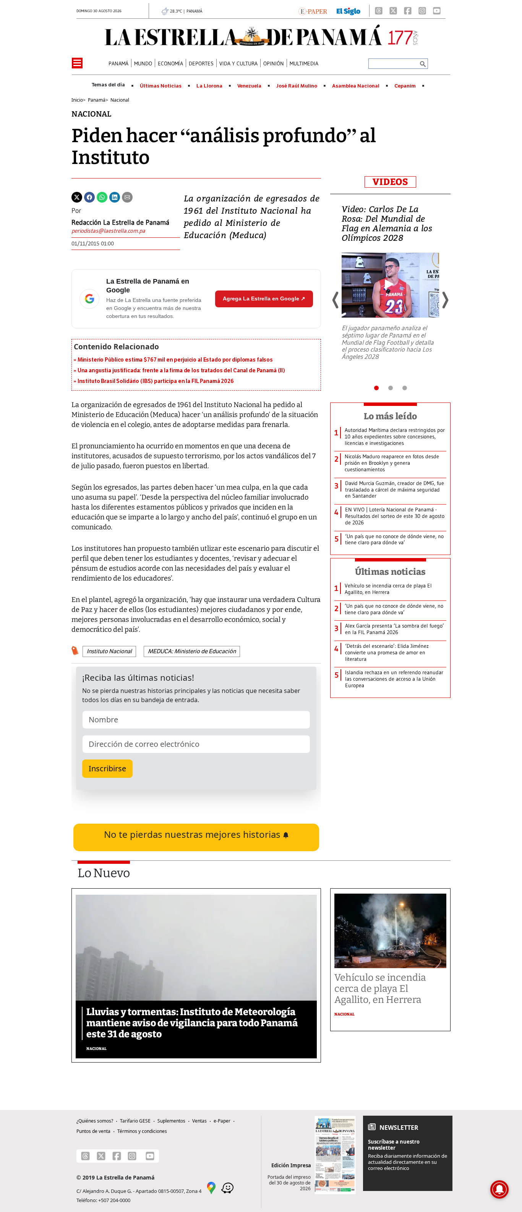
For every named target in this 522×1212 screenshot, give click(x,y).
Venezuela (249, 86)
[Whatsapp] (102, 196)
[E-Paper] (312, 10)
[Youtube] (437, 11)
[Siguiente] (444, 300)
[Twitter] (76, 196)
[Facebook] (407, 11)
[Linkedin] (114, 196)
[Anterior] (335, 300)
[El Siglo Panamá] (348, 10)
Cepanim (405, 86)
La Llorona (209, 86)
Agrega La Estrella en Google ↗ (264, 298)
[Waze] (227, 1187)
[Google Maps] (211, 1187)
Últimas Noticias (161, 86)
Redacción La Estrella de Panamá (120, 222)
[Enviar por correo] (127, 196)
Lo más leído (390, 416)
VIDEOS (390, 182)
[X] (393, 11)
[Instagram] (422, 11)
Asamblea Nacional (355, 86)
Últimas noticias (390, 571)
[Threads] (378, 11)
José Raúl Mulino (296, 86)
